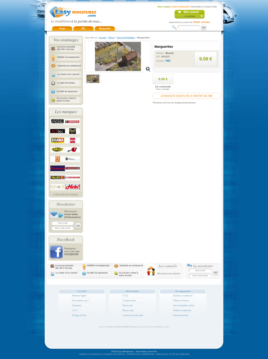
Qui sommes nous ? (80, 300)
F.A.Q (125, 295)
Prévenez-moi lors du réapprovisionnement (174, 102)
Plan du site (128, 305)
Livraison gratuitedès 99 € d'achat (66, 48)
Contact (207, 6)
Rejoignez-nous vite (71, 251)
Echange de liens (79, 315)
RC (83, 28)
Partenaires (76, 305)
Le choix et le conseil (68, 74)
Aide (214, 6)
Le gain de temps (66, 83)
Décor (111, 37)
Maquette (105, 28)
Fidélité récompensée (182, 310)
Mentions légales (79, 295)
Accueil (102, 37)
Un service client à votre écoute (66, 99)
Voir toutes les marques (66, 194)
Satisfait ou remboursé (69, 65)
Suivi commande (180, 6)
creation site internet (114, 354)
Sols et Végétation (126, 37)
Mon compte (164, 6)
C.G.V (75, 310)
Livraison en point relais (133, 315)
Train (62, 28)
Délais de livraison (181, 300)
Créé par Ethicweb (179, 354)
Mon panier (191, 11)
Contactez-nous (129, 300)
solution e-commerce (90, 354)
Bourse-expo (128, 310)
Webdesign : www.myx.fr (155, 354)
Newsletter (196, 6)
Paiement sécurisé (180, 315)
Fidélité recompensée (68, 57)
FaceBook (66, 239)
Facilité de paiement (67, 91)
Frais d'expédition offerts (184, 305)
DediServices (134, 354)
